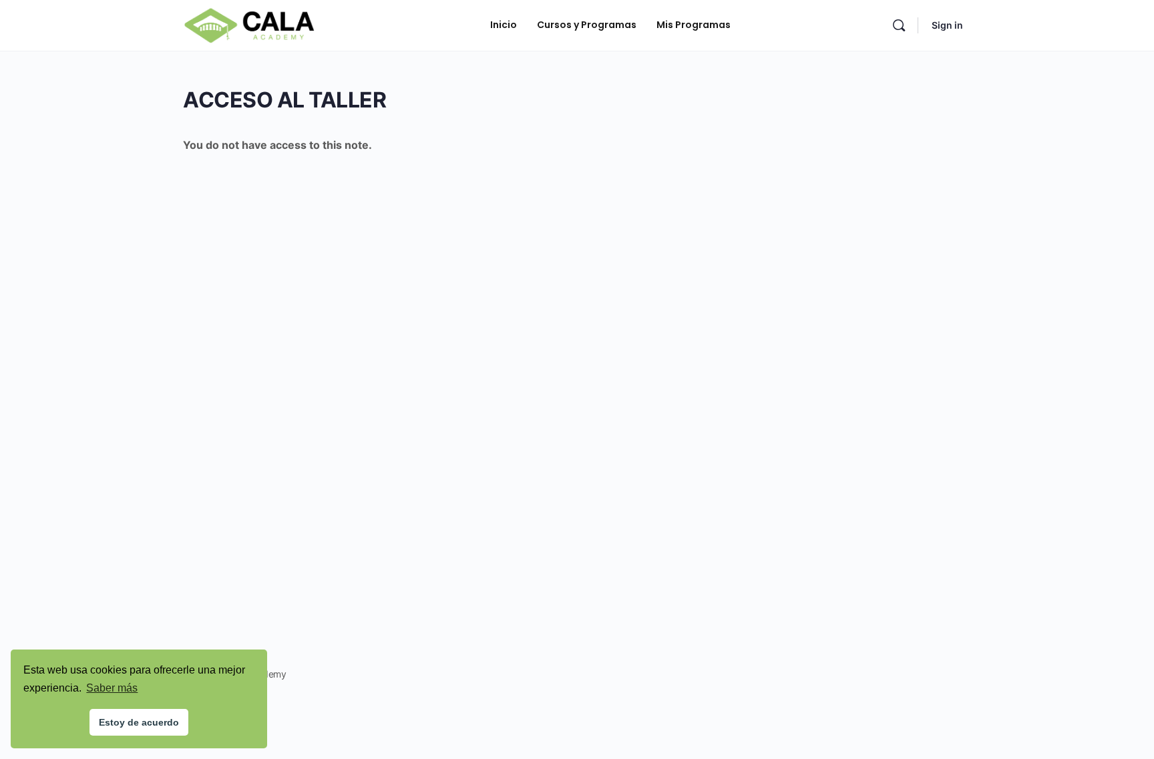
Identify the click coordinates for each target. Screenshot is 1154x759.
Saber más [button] (112, 688)
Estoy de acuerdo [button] (139, 722)
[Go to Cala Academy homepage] (249, 24)
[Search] (899, 25)
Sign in (947, 25)
